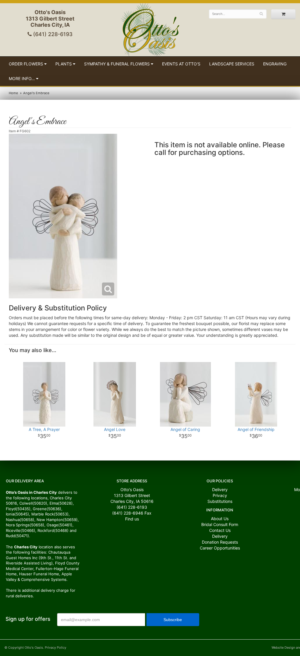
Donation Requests (220, 542)
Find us (132, 518)
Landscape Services (231, 63)
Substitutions (219, 501)
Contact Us (220, 530)
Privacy (220, 495)
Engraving (275, 63)
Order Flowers (26, 63)
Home (13, 93)
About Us (220, 518)
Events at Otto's (181, 63)
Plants (63, 63)
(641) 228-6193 (52, 34)
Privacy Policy (55, 647)
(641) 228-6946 (127, 512)
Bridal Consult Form (219, 524)
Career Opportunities (220, 547)
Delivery (220, 489)
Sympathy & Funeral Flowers (117, 63)
